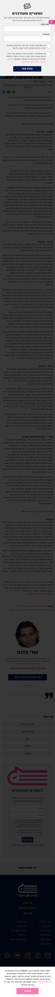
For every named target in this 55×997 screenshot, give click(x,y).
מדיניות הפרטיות (44, 982)
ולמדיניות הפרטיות (30, 62)
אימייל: (46, 34)
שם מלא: (45, 24)
